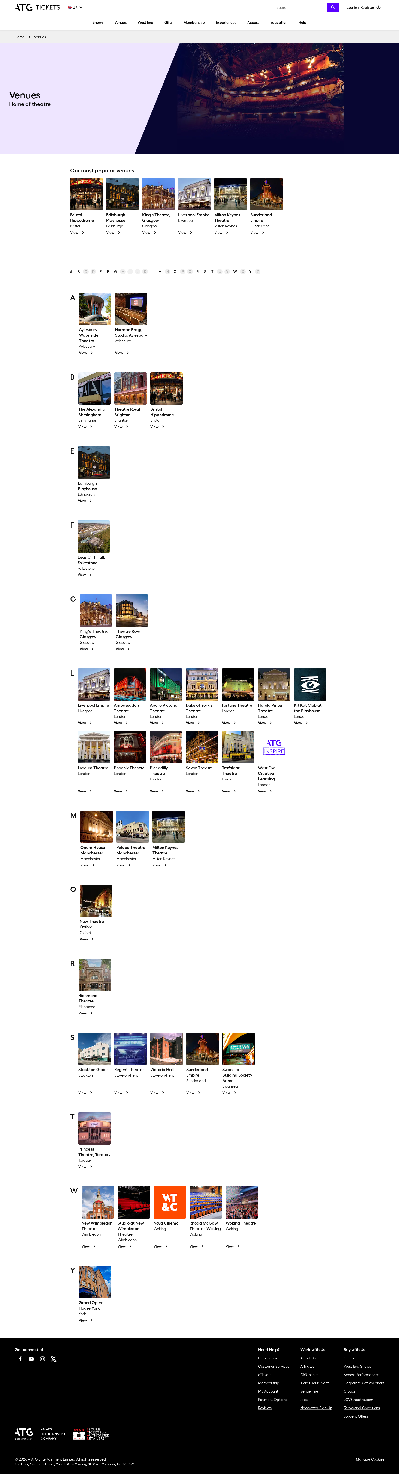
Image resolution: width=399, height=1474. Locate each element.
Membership (194, 22)
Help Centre (268, 1358)
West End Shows (357, 1366)
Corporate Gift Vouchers (364, 1383)
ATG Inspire (309, 1375)
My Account (268, 1391)
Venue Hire (309, 1391)
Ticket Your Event (314, 1383)
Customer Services (273, 1366)
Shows (98, 22)
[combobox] (306, 7)
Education (278, 22)
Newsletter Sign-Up (316, 1408)
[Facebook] (20, 1358)
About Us (308, 1358)
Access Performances (361, 1375)
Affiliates (307, 1366)
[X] (53, 1358)
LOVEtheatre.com (358, 1399)
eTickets (264, 1375)
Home (20, 37)
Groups (350, 1391)
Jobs (304, 1399)
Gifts (168, 22)
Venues (121, 22)
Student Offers (356, 1416)
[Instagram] (42, 1358)
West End (145, 22)
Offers (349, 1358)
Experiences (226, 22)
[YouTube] (31, 1358)
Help (302, 22)
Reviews (265, 1408)
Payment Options (272, 1399)
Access (253, 22)
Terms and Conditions (362, 1408)
